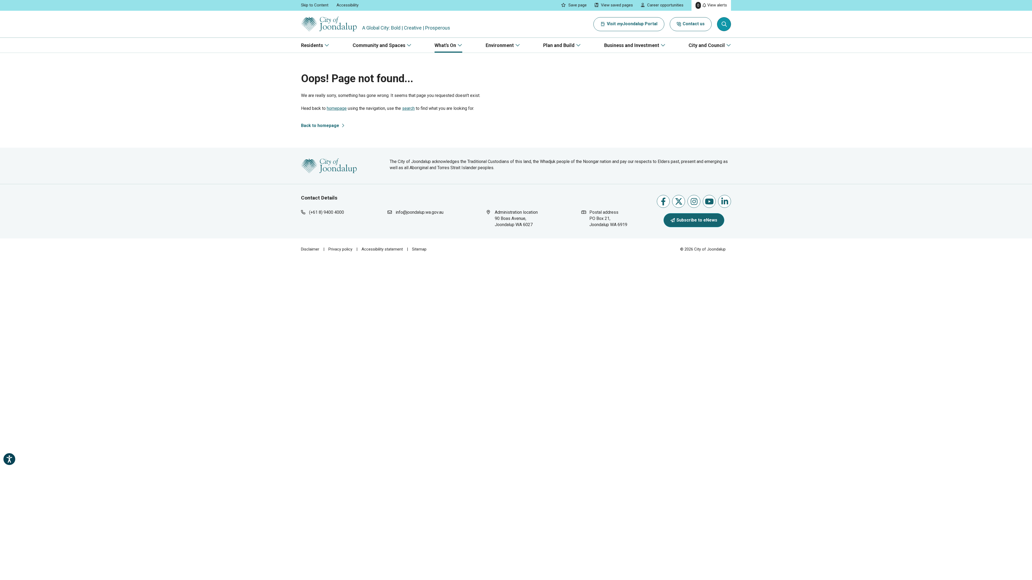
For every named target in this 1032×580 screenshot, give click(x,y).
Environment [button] (500, 45)
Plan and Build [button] (559, 45)
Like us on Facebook (663, 201)
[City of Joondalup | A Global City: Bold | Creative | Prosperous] (329, 24)
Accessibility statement (382, 249)
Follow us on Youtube (709, 201)
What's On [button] (445, 45)
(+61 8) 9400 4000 (326, 212)
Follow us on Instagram (693, 201)
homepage (337, 108)
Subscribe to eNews (696, 220)
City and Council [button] (707, 45)
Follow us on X (678, 201)
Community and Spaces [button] (379, 45)
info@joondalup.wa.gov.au (419, 212)
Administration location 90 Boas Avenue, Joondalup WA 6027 (518, 218)
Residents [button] (312, 45)
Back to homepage (320, 125)
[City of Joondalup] (329, 165)
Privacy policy (340, 249)
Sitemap (419, 249)
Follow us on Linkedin (724, 201)
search (408, 108)
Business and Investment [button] (631, 45)
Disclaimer (310, 249)
